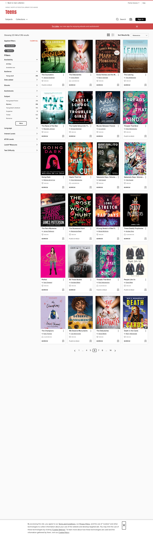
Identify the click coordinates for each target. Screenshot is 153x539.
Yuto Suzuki (102, 180)
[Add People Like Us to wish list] (145, 290)
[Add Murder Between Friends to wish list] (118, 136)
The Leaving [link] (128, 75)
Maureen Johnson (49, 129)
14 (110, 350)
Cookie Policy (63, 532)
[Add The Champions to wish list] (63, 341)
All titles (8, 64)
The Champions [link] (48, 331)
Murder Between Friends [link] (106, 126)
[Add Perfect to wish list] (63, 290)
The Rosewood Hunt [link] (77, 229)
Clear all (34, 41)
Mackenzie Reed (76, 231)
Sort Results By (123, 35)
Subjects (9, 19)
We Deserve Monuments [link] (78, 331)
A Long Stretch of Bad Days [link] (107, 229)
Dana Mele (129, 282)
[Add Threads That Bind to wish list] (145, 136)
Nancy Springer (103, 78)
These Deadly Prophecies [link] (133, 229)
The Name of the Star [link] (50, 126)
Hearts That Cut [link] (75, 177)
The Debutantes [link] (75, 75)
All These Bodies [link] (75, 280)
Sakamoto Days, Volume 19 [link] (107, 177)
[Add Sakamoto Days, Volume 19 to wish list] (118, 187)
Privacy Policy (84, 524)
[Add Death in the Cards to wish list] (145, 341)
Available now (10, 67)
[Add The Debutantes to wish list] (90, 85)
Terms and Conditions (67, 524)
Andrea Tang (130, 231)
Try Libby (55, 26)
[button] (134, 3)
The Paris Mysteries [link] (49, 229)
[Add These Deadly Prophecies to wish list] (145, 238)
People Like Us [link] (129, 280)
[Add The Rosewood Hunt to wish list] (90, 238)
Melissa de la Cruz (49, 180)
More (21, 123)
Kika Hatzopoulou (131, 129)
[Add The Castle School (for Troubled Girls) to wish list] (90, 136)
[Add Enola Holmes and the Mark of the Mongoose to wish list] (118, 85)
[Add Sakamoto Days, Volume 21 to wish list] (145, 187)
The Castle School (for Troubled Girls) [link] (79, 126)
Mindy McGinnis (103, 231)
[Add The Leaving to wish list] (145, 85)
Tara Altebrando (131, 78)
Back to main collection (15, 3)
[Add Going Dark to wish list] (63, 187)
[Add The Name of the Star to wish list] (63, 136)
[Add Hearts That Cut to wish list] (90, 187)
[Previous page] (75, 350)
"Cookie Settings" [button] (58, 530)
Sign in (140, 19)
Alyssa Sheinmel (76, 129)
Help (143, 3)
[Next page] (115, 350)
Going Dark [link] (46, 177)
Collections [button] (21, 19)
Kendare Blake (75, 282)
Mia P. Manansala (131, 334)
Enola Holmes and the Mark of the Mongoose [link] (107, 75)
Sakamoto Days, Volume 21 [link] (134, 177)
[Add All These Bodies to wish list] (90, 290)
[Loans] (131, 20)
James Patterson (49, 231)
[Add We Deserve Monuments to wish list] (90, 341)
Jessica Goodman (49, 78)
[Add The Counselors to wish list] (63, 85)
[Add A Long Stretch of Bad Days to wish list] (118, 238)
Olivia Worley (75, 78)
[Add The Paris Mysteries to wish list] (63, 238)
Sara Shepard (48, 282)
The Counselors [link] (48, 75)
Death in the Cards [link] (131, 331)
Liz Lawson (102, 129)
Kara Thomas (48, 334)
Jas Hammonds (76, 334)
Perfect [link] (44, 280)
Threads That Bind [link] (131, 126)
